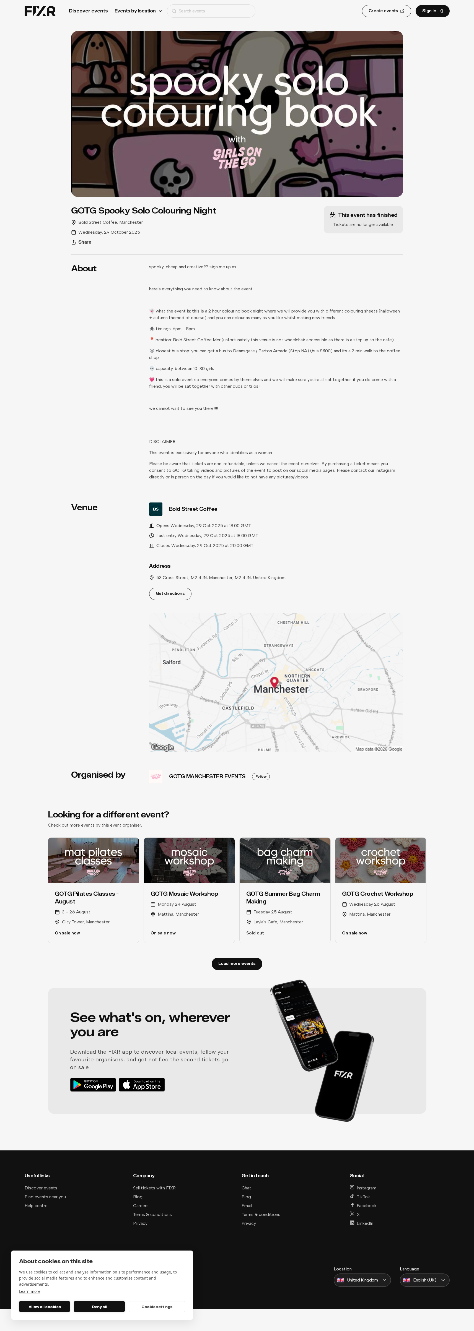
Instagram (366, 1188)
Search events (192, 11)
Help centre (36, 1205)
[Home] (40, 11)
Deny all (99, 1306)
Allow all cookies (45, 1306)
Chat (246, 1188)
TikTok (363, 1196)
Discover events (88, 11)
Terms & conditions (152, 1214)
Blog (138, 1196)
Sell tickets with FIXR (154, 1188)
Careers (141, 1205)
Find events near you (45, 1196)
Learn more (29, 1291)
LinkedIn (365, 1223)
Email (247, 1205)
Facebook (367, 1205)
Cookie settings (156, 1306)
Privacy (140, 1223)
